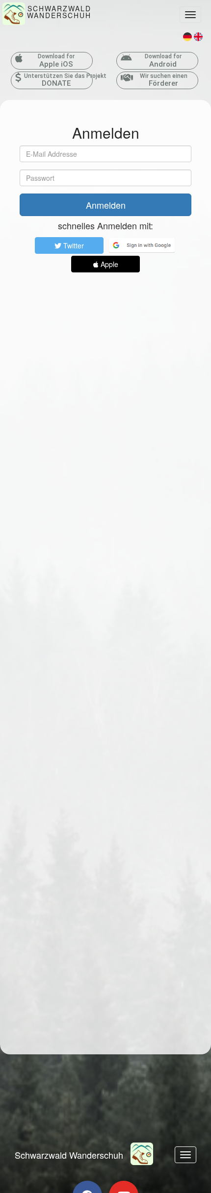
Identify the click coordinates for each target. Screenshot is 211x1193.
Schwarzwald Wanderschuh (69, 1154)
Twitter (72, 245)
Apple (108, 264)
